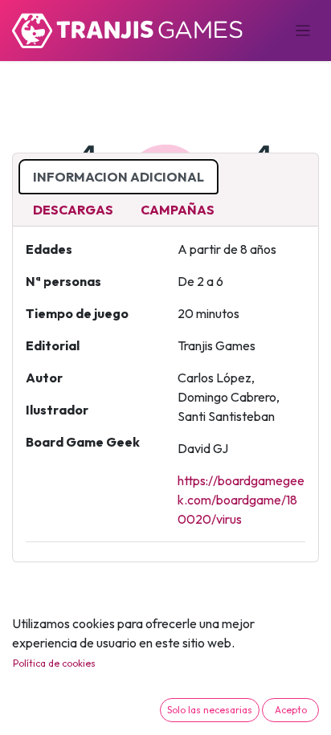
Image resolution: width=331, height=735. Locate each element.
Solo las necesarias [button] (209, 710)
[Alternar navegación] (303, 30)
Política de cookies (54, 663)
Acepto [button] (291, 710)
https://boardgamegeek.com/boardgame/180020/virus (241, 499)
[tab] (118, 177)
